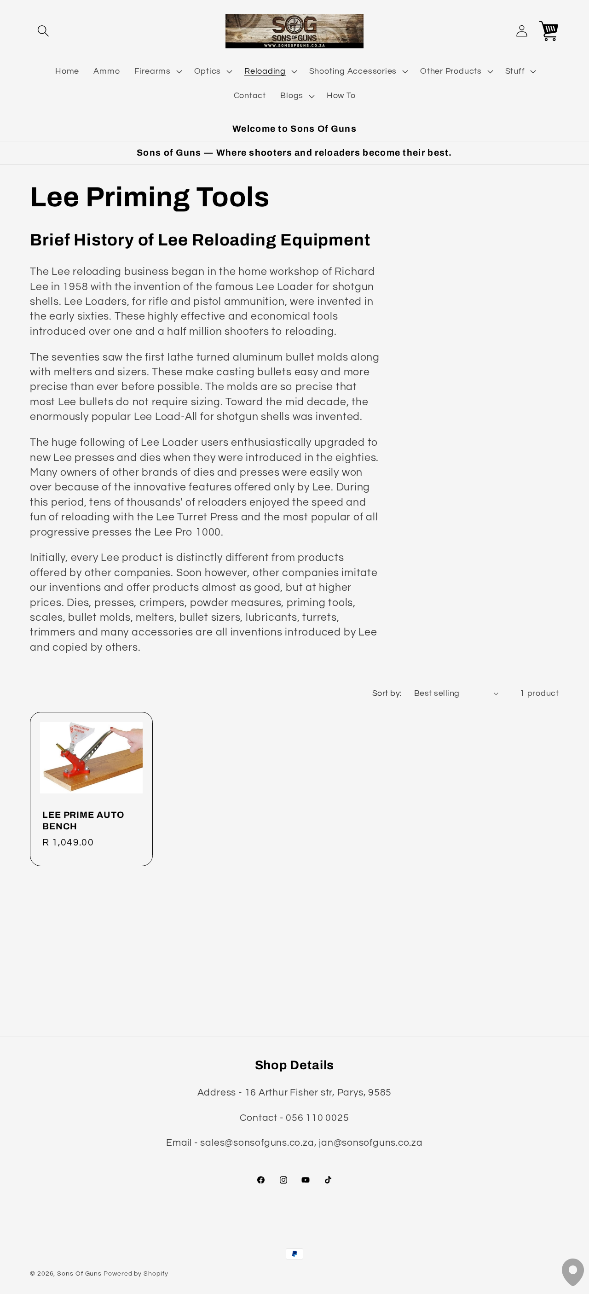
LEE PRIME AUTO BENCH (83, 820)
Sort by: (387, 693)
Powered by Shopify (136, 1273)
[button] (43, 31)
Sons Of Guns (79, 1273)
